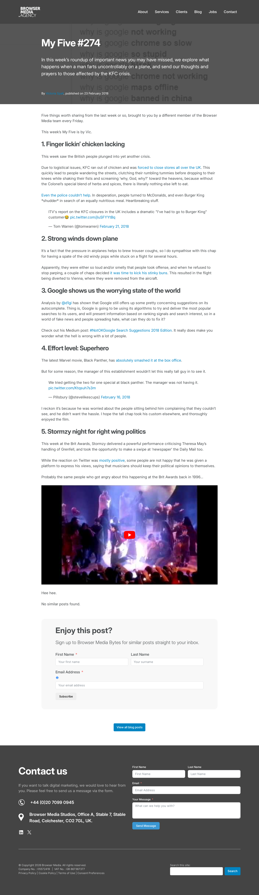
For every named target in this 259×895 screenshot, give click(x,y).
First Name (65, 654)
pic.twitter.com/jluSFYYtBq (92, 217)
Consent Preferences (90, 873)
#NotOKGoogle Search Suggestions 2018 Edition (131, 330)
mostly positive (112, 460)
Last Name (140, 654)
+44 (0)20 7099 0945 (52, 802)
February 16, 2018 (115, 397)
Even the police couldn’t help (65, 195)
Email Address (68, 672)
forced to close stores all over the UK (169, 167)
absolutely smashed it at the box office (148, 360)
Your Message (141, 799)
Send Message (146, 826)
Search (233, 871)
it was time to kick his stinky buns (138, 273)
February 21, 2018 (114, 226)
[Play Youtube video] (129, 534)
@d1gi (67, 303)
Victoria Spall (55, 93)
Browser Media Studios (52, 814)
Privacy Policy (27, 873)
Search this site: (180, 865)
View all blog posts (130, 727)
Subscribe (66, 696)
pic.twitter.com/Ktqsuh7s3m (72, 388)
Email (135, 783)
